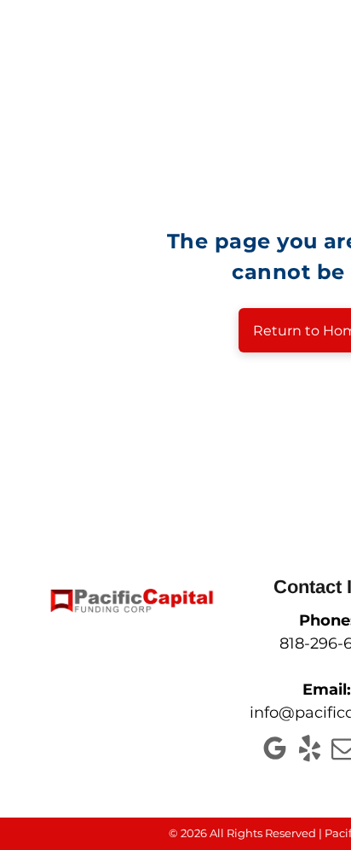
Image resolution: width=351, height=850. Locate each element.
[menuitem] (234, 66)
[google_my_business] (274, 750)
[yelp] (309, 750)
